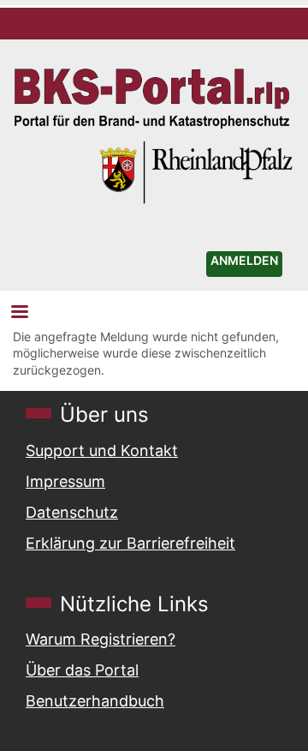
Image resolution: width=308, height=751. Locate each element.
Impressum (65, 481)
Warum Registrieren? (100, 639)
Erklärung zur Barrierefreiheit (130, 543)
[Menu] (19, 313)
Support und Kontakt (102, 451)
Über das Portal (82, 670)
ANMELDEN (244, 260)
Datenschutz (72, 512)
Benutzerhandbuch (95, 701)
